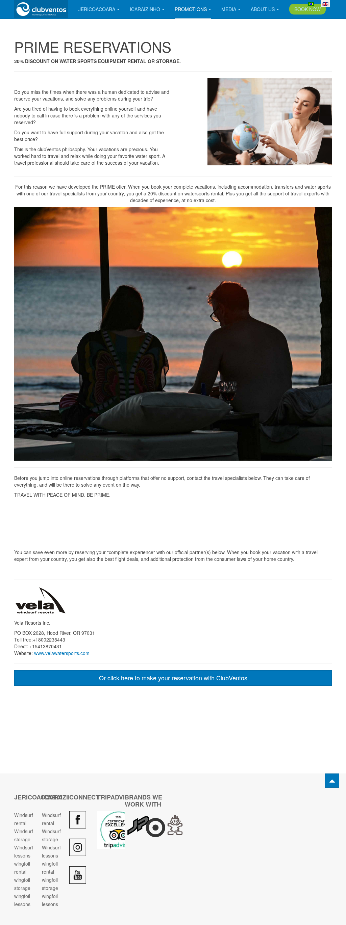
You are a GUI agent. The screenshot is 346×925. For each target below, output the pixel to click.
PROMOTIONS (191, 9)
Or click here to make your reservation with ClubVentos (173, 677)
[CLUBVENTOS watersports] (41, 9)
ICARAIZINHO (145, 9)
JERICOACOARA (96, 9)
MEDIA (228, 9)
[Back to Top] (332, 780)
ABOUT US (263, 9)
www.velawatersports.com (62, 653)
